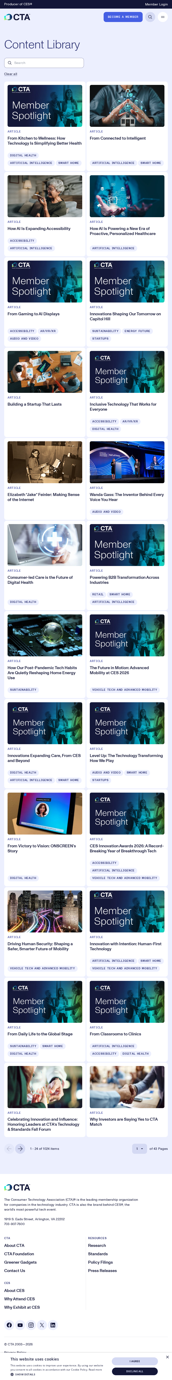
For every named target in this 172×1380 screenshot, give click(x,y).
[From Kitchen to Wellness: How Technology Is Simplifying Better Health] (45, 126)
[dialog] (86, 1366)
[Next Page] (20, 1149)
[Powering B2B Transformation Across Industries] (127, 565)
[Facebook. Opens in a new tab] (9, 1325)
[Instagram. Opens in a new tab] (31, 1325)
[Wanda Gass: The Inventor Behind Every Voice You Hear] (127, 479)
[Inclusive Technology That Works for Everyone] (127, 392)
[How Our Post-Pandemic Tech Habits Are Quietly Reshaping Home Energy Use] (45, 654)
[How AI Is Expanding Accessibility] (45, 214)
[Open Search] (150, 17)
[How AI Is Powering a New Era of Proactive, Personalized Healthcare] (127, 214)
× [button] (167, 1357)
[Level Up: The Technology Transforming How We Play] (127, 743)
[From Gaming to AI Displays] (45, 302)
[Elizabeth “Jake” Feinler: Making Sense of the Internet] (45, 479)
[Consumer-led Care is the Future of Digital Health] (45, 565)
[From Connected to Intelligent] (127, 126)
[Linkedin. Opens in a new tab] (53, 1325)
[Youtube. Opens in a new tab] (20, 1325)
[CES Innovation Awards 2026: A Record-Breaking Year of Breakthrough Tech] (127, 837)
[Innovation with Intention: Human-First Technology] (127, 932)
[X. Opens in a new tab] (42, 1325)
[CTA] (17, 17)
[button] (58, 1374)
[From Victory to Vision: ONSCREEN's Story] (45, 837)
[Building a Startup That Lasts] (45, 392)
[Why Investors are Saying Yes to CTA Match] (127, 1100)
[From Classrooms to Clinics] (127, 1020)
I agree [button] (135, 1361)
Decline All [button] (134, 1371)
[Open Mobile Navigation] (163, 17)
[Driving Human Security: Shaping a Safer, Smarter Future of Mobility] (45, 932)
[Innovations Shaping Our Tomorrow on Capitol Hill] (127, 302)
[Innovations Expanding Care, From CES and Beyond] (45, 743)
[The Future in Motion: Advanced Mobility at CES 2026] (127, 654)
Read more (95, 1369)
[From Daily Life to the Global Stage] (45, 1020)
